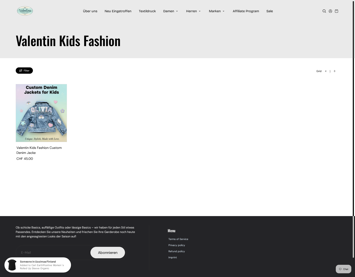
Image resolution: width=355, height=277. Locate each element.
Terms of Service (178, 239)
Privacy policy (176, 245)
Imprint (172, 257)
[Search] (324, 11)
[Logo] (25, 11)
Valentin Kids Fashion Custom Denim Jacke (39, 150)
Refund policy (176, 251)
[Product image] (41, 113)
